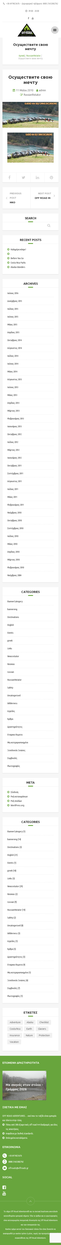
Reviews (11, 664)
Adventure (15, 1022)
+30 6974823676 (15, 1155)
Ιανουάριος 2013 (14, 426)
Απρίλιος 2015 (13, 332)
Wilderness (12, 703)
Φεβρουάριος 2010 (15, 567)
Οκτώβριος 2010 (14, 520)
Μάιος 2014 (12, 371)
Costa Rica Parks (18, 262)
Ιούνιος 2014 (12, 363)
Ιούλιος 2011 (12, 489)
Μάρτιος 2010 (13, 559)
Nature (29, 1035)
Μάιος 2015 (12, 324)
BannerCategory (15, 601)
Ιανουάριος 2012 (14, 457)
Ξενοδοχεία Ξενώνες (16, 750)
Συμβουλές (12, 758)
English (10, 624)
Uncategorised (13, 695)
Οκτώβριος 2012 (14, 434)
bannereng (12, 609)
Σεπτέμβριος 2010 (15, 528)
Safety (10, 687)
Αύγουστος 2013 (14, 379)
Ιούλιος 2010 (12, 536)
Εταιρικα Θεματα (14, 734)
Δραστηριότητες (14, 726)
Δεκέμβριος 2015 (14, 301)
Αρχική (22, 55)
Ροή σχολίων (16, 800)
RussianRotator (33, 55)
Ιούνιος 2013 (12, 387)
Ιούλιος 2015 (12, 308)
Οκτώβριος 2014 (14, 340)
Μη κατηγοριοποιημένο (17, 742)
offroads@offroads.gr (18, 1168)
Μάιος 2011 (12, 496)
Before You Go (17, 258)
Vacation (14, 1042)
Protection (44, 1035)
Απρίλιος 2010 (13, 551)
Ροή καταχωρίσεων (19, 796)
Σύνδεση (14, 792)
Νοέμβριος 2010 (14, 512)
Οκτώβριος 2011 (14, 465)
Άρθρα (10, 719)
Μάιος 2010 (12, 544)
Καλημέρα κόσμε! (18, 249)
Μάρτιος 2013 (13, 410)
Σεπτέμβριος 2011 (15, 473)
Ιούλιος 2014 (12, 355)
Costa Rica (15, 1029)
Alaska (30, 1022)
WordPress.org (17, 805)
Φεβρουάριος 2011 (15, 504)
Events (10, 632)
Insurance (15, 1035)
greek (10, 640)
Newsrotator (13, 656)
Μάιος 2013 (12, 395)
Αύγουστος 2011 (14, 481)
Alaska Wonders (18, 267)
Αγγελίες (11, 711)
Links (9, 648)
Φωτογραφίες (13, 766)
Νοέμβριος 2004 (14, 575)
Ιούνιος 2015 (12, 316)
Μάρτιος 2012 (13, 449)
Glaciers (42, 1029)
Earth (29, 1029)
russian (10, 671)
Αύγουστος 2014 (14, 348)
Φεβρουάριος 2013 (15, 418)
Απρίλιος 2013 (13, 402)
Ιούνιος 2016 (12, 293)
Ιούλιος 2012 (12, 442)
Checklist (44, 1022)
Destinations (13, 617)
